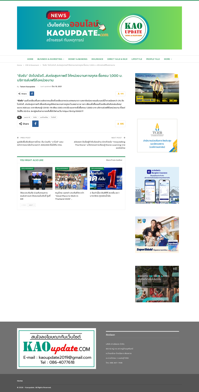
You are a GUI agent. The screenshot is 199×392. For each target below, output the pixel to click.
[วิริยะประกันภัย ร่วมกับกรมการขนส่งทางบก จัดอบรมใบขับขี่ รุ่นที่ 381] (36, 178)
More (167, 59)
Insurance (97, 59)
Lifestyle (137, 59)
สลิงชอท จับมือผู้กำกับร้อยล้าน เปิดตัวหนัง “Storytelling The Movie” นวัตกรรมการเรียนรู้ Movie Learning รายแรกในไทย (99, 145)
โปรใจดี (53, 117)
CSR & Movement (27, 168)
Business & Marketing (49, 59)
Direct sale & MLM (117, 59)
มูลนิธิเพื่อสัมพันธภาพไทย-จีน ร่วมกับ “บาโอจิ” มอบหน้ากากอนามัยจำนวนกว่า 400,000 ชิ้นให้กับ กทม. (40, 143)
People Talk (153, 59)
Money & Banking (77, 59)
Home (30, 59)
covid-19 (27, 117)
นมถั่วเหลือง (44, 117)
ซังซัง (35, 117)
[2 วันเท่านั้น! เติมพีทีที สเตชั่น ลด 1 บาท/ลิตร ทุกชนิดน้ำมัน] (106, 178)
